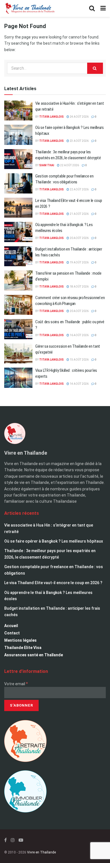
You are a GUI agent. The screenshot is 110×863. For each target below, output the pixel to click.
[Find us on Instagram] (13, 840)
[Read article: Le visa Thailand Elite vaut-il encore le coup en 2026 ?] (18, 208)
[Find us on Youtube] (21, 840)
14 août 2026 (79, 383)
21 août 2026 (79, 213)
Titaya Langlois (51, 116)
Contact (12, 633)
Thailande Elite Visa (22, 647)
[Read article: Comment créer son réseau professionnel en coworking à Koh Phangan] (18, 305)
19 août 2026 (79, 262)
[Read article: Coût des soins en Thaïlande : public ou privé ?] (18, 329)
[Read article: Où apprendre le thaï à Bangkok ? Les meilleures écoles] (18, 232)
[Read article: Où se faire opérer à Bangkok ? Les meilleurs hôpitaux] (18, 135)
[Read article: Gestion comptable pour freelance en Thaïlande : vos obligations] (18, 183)
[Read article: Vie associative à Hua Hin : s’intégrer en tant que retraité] (18, 111)
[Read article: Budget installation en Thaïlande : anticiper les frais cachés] (18, 256)
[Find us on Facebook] (5, 840)
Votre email (16, 684)
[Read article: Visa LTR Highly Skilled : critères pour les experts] (18, 378)
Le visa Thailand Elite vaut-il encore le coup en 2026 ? (53, 582)
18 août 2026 (79, 286)
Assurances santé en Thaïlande (33, 655)
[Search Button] (92, 8)
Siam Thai (46, 165)
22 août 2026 (69, 165)
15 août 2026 (79, 359)
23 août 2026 (79, 140)
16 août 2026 (79, 335)
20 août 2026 (79, 238)
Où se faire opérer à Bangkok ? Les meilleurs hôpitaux (53, 541)
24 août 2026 (79, 116)
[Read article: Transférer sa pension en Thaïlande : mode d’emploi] (18, 280)
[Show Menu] (103, 8)
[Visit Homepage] (29, 8)
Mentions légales (20, 640)
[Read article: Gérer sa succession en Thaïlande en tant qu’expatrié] (18, 353)
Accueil (11, 625)
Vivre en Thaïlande (41, 852)
